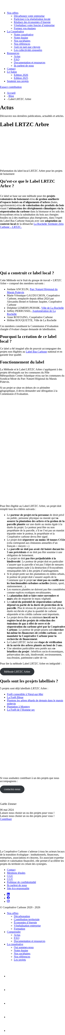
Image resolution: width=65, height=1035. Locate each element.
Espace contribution (11, 87)
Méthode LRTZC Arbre (17, 671)
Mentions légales (16, 872)
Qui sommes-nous (24, 947)
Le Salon (12, 71)
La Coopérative (15, 31)
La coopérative (15, 944)
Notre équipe (21, 37)
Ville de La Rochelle (52, 307)
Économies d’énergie (25, 922)
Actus (17, 56)
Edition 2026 (21, 74)
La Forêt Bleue (15, 697)
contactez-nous (12, 789)
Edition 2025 (21, 78)
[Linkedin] (8, 894)
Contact (11, 68)
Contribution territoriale (27, 919)
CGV (10, 879)
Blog (11, 95)
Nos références (22, 43)
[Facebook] (8, 898)
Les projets (20, 959)
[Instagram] (8, 901)
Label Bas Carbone (36, 351)
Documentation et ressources (29, 62)
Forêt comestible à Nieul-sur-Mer (25, 694)
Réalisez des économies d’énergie (32, 22)
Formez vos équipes (25, 28)
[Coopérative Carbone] (32, 4)
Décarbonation (22, 916)
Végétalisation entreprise (27, 925)
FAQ (16, 59)
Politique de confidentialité (21, 882)
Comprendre (14, 931)
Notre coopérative (23, 34)
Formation (19, 928)
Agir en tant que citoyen (27, 47)
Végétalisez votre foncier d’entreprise (34, 25)
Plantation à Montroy (18, 706)
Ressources (13, 53)
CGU (10, 875)
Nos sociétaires (22, 40)
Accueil (11, 92)
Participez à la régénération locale (32, 19)
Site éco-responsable (18, 888)
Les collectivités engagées (28, 50)
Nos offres (12, 12)
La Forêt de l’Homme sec (21, 709)
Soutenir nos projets (18, 81)
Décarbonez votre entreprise (29, 15)
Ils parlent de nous (24, 65)
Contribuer (6, 819)
